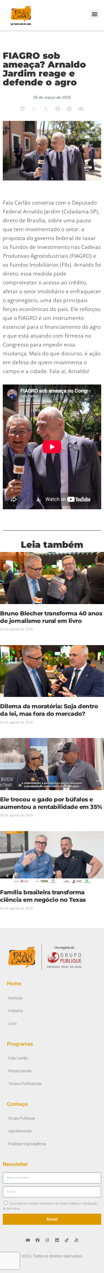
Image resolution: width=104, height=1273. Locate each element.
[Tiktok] (66, 1240)
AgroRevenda (20, 1131)
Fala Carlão (18, 1058)
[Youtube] (28, 1240)
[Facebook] (37, 1240)
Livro (12, 1023)
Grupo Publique (21, 1118)
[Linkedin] (57, 1240)
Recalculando (20, 1071)
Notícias (15, 998)
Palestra (15, 1011)
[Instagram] (47, 1240)
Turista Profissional (25, 1083)
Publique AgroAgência (27, 1144)
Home (14, 983)
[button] (94, 14)
